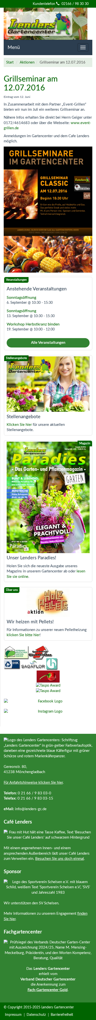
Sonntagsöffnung (21, 298)
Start (10, 62)
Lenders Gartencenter (57, 1007)
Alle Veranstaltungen (48, 343)
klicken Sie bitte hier (23, 635)
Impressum (13, 1015)
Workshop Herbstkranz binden (33, 324)
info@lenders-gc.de (31, 809)
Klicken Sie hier (19, 425)
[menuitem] (14, 1015)
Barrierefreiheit (62, 1015)
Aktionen (27, 62)
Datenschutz (36, 1015)
